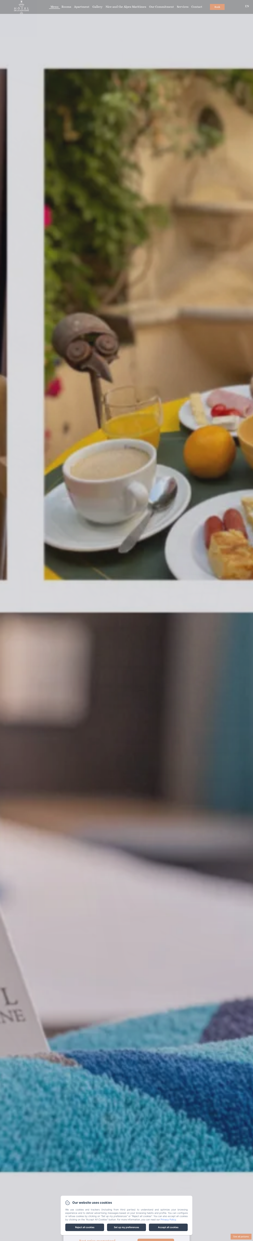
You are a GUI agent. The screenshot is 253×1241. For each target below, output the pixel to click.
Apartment (81, 6)
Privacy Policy (168, 1219)
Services (182, 6)
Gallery (97, 6)
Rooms (66, 6)
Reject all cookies (84, 1227)
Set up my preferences (126, 1227)
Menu (55, 6)
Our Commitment (161, 6)
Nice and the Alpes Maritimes (126, 6)
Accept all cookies (168, 1227)
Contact (196, 6)
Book (217, 7)
